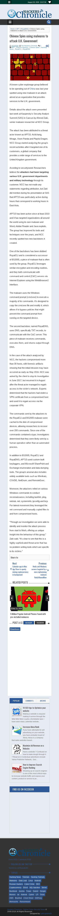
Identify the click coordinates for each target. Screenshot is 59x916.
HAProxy (38, 898)
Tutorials (25, 877)
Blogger (28, 622)
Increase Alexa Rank (31, 726)
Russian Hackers (16, 884)
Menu (9, 2)
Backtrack (13, 891)
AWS (11, 898)
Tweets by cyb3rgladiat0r (18, 868)
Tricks (42, 895)
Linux (30, 881)
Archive (43, 700)
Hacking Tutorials (38, 877)
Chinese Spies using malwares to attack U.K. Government (29, 38)
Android (38, 881)
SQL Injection (35, 888)
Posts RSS (13, 860)
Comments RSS (24, 860)
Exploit (35, 891)
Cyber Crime (29, 884)
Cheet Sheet (28, 898)
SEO (38, 884)
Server (44, 888)
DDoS (25, 888)
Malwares (13, 881)
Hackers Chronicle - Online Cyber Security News (26, 910)
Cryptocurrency (15, 888)
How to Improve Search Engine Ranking (32, 766)
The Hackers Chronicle (29, 46)
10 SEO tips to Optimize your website (34, 709)
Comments (29, 700)
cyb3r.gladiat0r (46, 914)
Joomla (21, 891)
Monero (12, 895)
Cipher (31, 895)
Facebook (40, 622)
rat (18, 895)
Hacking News (15, 877)
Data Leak (23, 881)
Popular (16, 700)
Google (43, 891)
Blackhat (18, 898)
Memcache (13, 902)
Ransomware (25, 902)
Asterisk (24, 895)
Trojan (28, 891)
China (33, 88)
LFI (37, 895)
